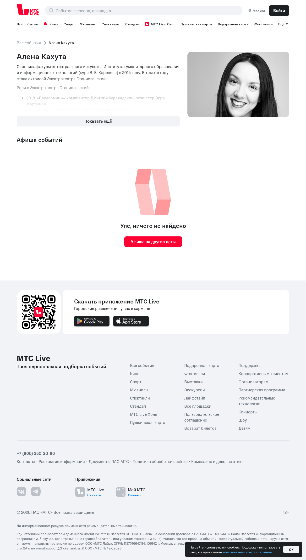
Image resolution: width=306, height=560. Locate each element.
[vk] (21, 491)
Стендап (132, 24)
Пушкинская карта (196, 24)
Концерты (248, 412)
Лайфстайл (194, 398)
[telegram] (36, 491)
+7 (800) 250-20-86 (36, 453)
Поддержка (250, 365)
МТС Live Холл (163, 24)
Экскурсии (194, 390)
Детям (245, 428)
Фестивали (263, 24)
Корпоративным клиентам (264, 373)
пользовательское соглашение (247, 551)
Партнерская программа (262, 390)
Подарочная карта (233, 24)
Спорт (69, 24)
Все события (27, 24)
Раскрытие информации (62, 461)
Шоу (243, 420)
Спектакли (110, 24)
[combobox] (148, 10)
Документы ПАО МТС (109, 461)
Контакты (26, 461)
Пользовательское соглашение (201, 417)
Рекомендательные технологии (257, 400)
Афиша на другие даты (153, 241)
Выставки (193, 381)
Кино (53, 24)
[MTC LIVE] (28, 9)
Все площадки (197, 406)
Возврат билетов (200, 428)
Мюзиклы (88, 24)
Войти (279, 10)
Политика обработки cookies (160, 461)
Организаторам (253, 381)
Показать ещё (98, 121)
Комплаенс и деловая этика (217, 461)
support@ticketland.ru (63, 548)
